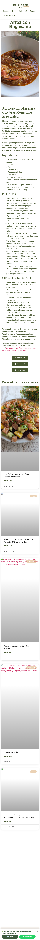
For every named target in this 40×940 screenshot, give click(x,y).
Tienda (32, 11)
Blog (14, 11)
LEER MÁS (8, 480)
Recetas (6, 11)
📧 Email (10, 936)
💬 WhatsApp (27, 936)
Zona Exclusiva (9, 15)
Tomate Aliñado (11, 752)
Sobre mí (23, 11)
